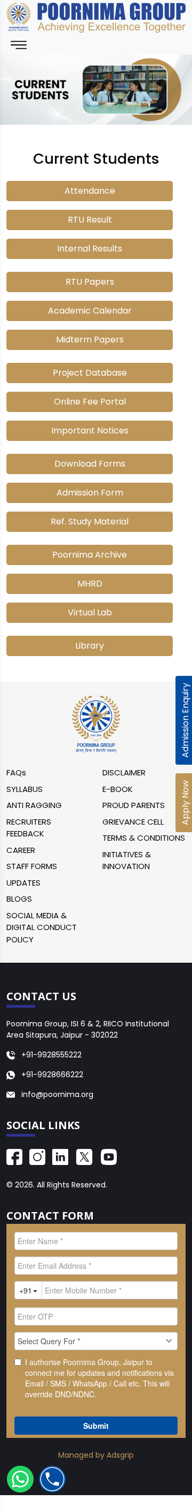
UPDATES (23, 882)
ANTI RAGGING (34, 805)
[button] (19, 1479)
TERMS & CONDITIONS (143, 837)
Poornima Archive (89, 555)
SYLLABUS (24, 789)
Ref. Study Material (90, 521)
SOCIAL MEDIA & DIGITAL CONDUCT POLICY (41, 927)
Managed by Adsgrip (96, 1455)
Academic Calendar (90, 310)
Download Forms (89, 464)
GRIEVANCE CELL (133, 821)
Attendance (90, 191)
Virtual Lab (90, 612)
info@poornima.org (57, 1094)
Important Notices (90, 430)
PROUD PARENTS (133, 805)
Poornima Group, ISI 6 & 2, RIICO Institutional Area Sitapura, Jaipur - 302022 (87, 1029)
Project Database (90, 373)
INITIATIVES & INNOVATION (126, 860)
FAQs (16, 772)
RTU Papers (90, 282)
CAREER (20, 850)
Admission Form (90, 492)
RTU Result (90, 220)
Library (89, 645)
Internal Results (89, 248)
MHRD (89, 583)
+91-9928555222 (50, 1054)
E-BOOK (117, 789)
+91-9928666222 (51, 1074)
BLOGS (19, 898)
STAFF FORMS (31, 866)
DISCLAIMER (124, 772)
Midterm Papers (90, 339)
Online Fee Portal (90, 401)
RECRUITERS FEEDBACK (28, 828)
